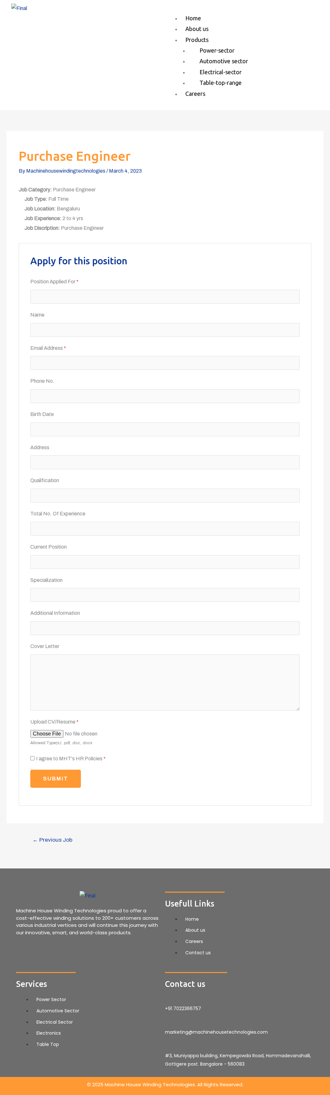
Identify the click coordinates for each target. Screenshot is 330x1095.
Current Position (48, 547)
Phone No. (42, 381)
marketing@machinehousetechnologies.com (216, 1032)
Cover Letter (44, 646)
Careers (195, 93)
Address (39, 447)
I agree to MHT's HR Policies (71, 758)
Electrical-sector (220, 72)
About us (197, 28)
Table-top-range (220, 82)
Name (37, 315)
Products (197, 39)
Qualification (44, 480)
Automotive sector (223, 61)
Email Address (48, 348)
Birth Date (42, 414)
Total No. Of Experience (57, 513)
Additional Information (55, 613)
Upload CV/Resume (54, 722)
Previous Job (53, 840)
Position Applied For (54, 281)
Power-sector (217, 50)
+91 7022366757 (183, 1008)
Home (193, 18)
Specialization (46, 580)
